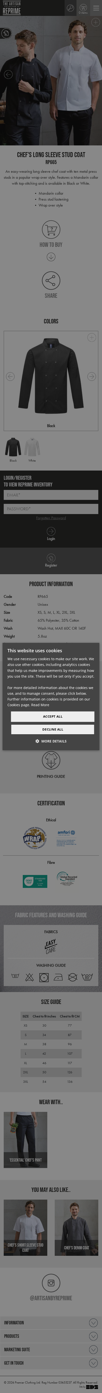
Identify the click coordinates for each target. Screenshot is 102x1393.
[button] (51, 741)
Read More (40, 704)
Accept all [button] (52, 716)
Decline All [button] (52, 729)
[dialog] (50, 696)
